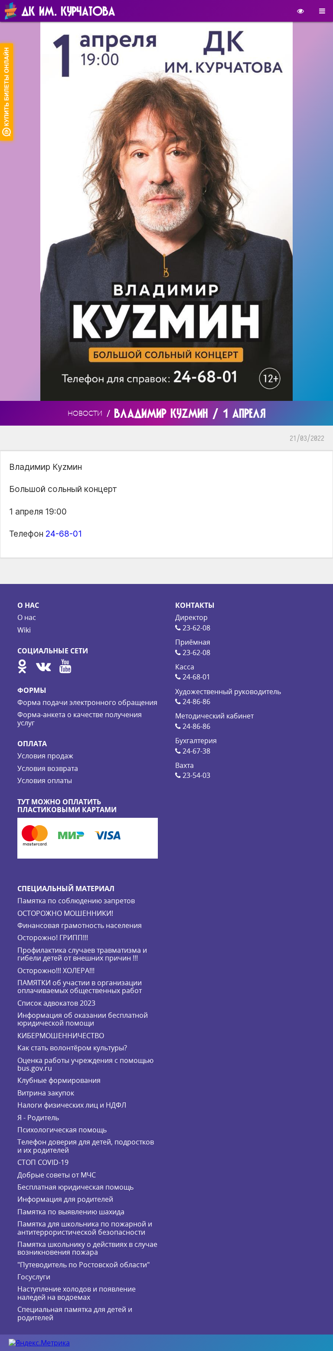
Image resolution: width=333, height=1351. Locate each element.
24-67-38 (195, 751)
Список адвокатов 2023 (56, 1003)
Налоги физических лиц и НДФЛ (71, 1105)
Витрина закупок (45, 1093)
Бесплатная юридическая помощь (75, 1187)
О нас (26, 617)
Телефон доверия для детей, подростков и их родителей (85, 1145)
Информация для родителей (65, 1199)
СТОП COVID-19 (43, 1162)
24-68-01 (64, 533)
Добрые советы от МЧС (56, 1175)
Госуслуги (33, 1277)
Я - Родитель (38, 1117)
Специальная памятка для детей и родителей (74, 1313)
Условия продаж (45, 756)
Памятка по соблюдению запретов (76, 900)
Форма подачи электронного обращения (87, 702)
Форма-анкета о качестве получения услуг (79, 718)
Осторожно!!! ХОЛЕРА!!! (56, 970)
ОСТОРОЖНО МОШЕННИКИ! (65, 913)
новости (85, 413)
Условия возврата (47, 768)
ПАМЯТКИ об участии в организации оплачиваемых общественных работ (79, 986)
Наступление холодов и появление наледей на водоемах (76, 1293)
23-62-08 (195, 628)
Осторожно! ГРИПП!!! (52, 937)
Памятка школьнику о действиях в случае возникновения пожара (87, 1248)
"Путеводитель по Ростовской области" (83, 1264)
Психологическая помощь (62, 1130)
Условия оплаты (44, 780)
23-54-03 (195, 775)
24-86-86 (195, 701)
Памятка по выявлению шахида (70, 1212)
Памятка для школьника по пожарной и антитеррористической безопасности (84, 1227)
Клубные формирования (59, 1080)
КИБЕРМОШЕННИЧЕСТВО (60, 1035)
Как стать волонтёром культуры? (72, 1048)
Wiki (24, 630)
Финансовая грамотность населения (79, 925)
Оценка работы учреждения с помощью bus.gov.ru (85, 1064)
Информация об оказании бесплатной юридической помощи (82, 1019)
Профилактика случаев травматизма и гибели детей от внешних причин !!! (82, 954)
